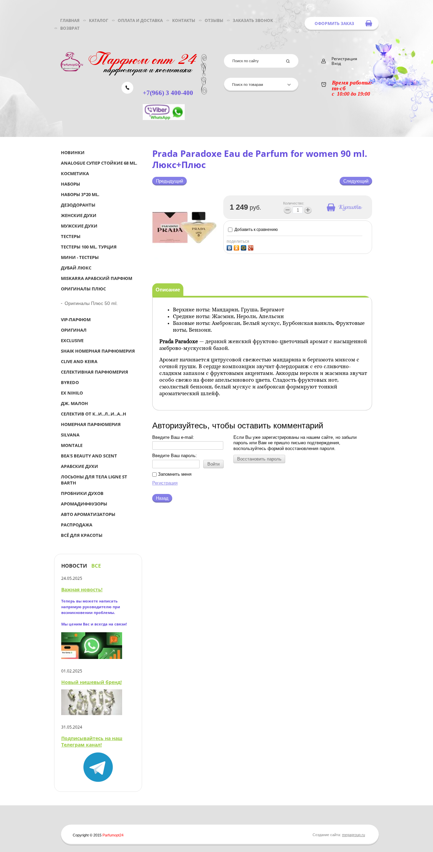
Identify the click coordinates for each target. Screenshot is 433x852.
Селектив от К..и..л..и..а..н (93, 414)
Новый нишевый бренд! (91, 682)
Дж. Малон (74, 403)
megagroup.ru (353, 835)
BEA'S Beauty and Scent (89, 456)
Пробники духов (82, 493)
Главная (69, 20)
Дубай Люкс (76, 268)
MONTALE (72, 445)
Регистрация (165, 483)
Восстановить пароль (259, 459)
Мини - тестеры (80, 257)
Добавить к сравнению (255, 229)
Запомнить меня (174, 474)
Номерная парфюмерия (91, 424)
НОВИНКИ (73, 152)
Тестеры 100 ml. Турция (89, 247)
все (96, 565)
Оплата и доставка (140, 20)
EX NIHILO (72, 393)
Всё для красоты (81, 535)
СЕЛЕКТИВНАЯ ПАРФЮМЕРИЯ (94, 372)
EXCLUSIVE (72, 340)
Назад (162, 498)
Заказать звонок (253, 20)
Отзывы (214, 20)
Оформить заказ (334, 23)
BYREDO (70, 382)
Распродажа (76, 525)
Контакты (183, 20)
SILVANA (70, 435)
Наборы (70, 184)
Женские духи (78, 215)
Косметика (75, 173)
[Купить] (344, 207)
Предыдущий (169, 181)
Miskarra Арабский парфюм (96, 278)
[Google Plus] (251, 247)
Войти (213, 464)
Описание (168, 289)
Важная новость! (81, 589)
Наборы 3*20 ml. (80, 194)
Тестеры (71, 236)
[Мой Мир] (244, 247)
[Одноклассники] (237, 247)
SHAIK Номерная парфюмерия (98, 351)
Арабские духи (79, 466)
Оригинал (74, 330)
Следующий (355, 181)
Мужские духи (79, 226)
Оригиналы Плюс (83, 289)
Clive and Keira (79, 361)
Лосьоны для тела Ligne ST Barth (94, 480)
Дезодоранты (78, 205)
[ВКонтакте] (230, 247)
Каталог (98, 20)
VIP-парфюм (76, 319)
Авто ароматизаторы (88, 514)
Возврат (69, 28)
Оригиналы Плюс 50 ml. (91, 303)
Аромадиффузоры (84, 504)
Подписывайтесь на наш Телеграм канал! (91, 741)
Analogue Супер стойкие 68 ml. (99, 163)
